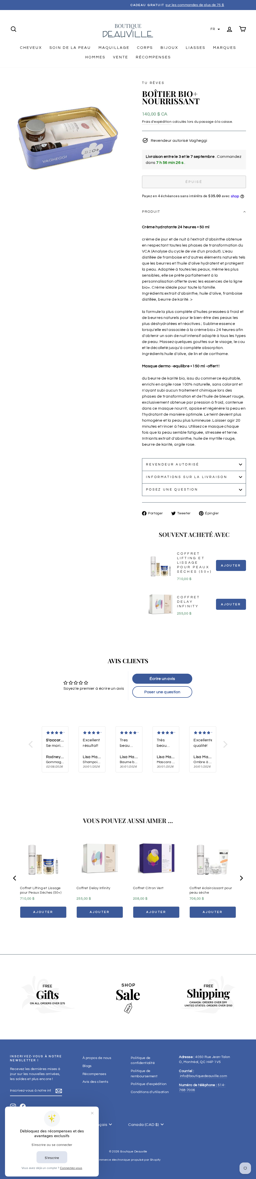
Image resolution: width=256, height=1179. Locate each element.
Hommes (95, 57)
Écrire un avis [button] (162, 679)
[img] (55, 733)
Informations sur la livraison (186, 477)
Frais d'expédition (157, 122)
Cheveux (31, 48)
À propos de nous (96, 1058)
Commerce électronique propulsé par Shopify (128, 1159)
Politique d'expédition (149, 1084)
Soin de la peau (70, 48)
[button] (215, 29)
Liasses (196, 48)
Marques (224, 48)
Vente (120, 57)
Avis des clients (95, 1082)
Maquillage (114, 48)
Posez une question (172, 489)
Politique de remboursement (144, 1073)
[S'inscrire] (59, 1091)
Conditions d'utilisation (150, 1092)
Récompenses (153, 57)
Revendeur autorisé (172, 464)
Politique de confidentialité (143, 1060)
